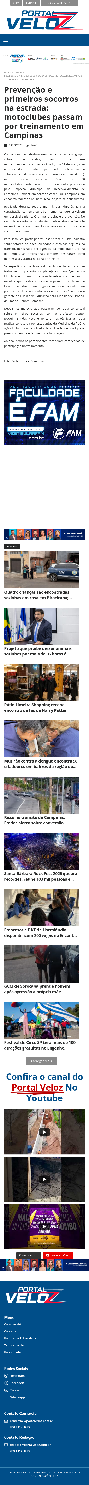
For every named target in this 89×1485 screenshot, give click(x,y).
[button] (6, 40)
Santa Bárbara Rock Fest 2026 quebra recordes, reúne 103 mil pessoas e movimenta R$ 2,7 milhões (40, 879)
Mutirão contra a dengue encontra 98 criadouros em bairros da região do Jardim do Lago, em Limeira (40, 766)
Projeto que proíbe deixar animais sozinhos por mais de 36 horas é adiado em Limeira (38, 654)
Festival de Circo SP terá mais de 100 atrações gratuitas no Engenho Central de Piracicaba (39, 1048)
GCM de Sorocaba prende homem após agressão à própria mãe (37, 988)
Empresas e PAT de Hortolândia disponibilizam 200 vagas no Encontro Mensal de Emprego (41, 935)
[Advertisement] (42, 486)
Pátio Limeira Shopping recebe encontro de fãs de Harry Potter (35, 707)
